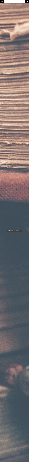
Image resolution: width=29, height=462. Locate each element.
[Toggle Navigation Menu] (27, 1)
